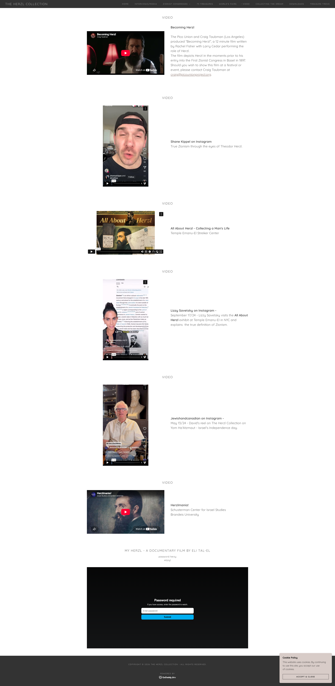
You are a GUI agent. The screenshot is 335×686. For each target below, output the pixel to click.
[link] (26, 4)
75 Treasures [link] (205, 4)
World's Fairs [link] (228, 4)
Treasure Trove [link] (320, 4)
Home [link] (125, 4)
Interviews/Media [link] (146, 4)
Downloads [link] (296, 4)
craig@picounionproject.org (191, 74)
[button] (176, 4)
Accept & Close (305, 676)
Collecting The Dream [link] (269, 4)
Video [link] (246, 4)
